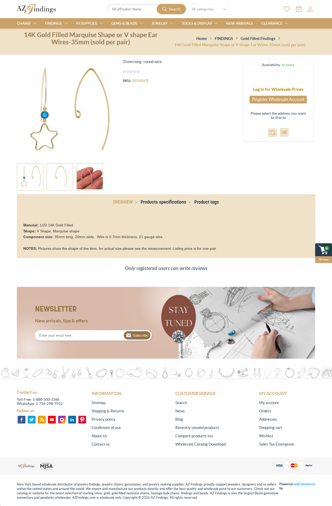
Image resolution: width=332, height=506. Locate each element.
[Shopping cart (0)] (299, 9)
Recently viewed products (197, 427)
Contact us (101, 444)
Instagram (62, 420)
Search (175, 9)
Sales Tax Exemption (276, 444)
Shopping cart (270, 427)
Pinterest (82, 420)
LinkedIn (72, 420)
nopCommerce (304, 484)
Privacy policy (103, 419)
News (180, 411)
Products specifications (163, 202)
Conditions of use (106, 427)
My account (269, 402)
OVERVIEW (123, 202)
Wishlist (266, 436)
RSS (42, 420)
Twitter (32, 420)
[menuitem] (120, 403)
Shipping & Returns (108, 411)
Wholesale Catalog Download (200, 444)
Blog (179, 419)
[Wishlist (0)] (286, 9)
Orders (265, 411)
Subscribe (140, 335)
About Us (99, 436)
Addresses (268, 419)
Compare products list (194, 436)
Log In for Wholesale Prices (278, 89)
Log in (310, 9)
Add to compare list (272, 132)
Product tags (206, 202)
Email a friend (284, 132)
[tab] (123, 202)
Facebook (21, 420)
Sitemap (99, 402)
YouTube (52, 420)
